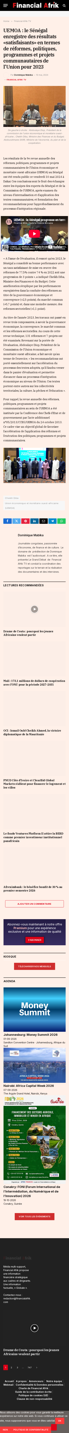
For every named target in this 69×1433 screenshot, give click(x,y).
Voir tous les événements (34, 1216)
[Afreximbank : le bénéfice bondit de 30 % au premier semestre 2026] (34, 864)
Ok (59, 1421)
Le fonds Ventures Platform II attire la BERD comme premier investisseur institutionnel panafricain (33, 837)
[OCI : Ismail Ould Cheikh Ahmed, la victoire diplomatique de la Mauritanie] (34, 708)
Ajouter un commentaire (34, 903)
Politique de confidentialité (30, 1429)
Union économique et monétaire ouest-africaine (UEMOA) (32, 505)
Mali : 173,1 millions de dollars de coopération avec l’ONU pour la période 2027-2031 (34, 682)
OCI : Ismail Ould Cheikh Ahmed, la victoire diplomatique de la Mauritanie (32, 732)
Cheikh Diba (11, 498)
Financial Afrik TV (16, 80)
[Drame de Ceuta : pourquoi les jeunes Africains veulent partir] (34, 609)
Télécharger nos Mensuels (34, 966)
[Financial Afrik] (36, 5)
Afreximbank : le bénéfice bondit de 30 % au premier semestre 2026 (32, 888)
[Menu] (5, 5)
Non (5, 1429)
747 (30, 1367)
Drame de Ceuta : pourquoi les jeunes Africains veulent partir (28, 633)
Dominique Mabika (23, 75)
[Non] (54, 1427)
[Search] (64, 5)
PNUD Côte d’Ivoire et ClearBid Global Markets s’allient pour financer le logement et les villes (34, 784)
